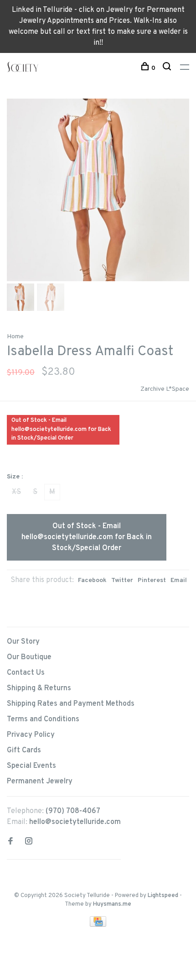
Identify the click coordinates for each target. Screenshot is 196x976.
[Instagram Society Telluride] (28, 842)
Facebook (92, 580)
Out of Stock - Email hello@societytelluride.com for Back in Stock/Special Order (86, 537)
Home (15, 337)
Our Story (23, 641)
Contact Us (26, 672)
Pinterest (152, 580)
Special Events (31, 766)
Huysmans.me (112, 904)
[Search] (168, 68)
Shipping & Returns (39, 688)
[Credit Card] (98, 924)
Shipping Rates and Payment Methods (70, 703)
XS (16, 492)
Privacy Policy (31, 735)
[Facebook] (10, 842)
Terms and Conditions (43, 719)
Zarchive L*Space (164, 389)
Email (178, 580)
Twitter (122, 580)
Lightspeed (163, 895)
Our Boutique (29, 657)
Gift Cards (24, 750)
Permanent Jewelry (39, 781)
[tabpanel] (98, 190)
